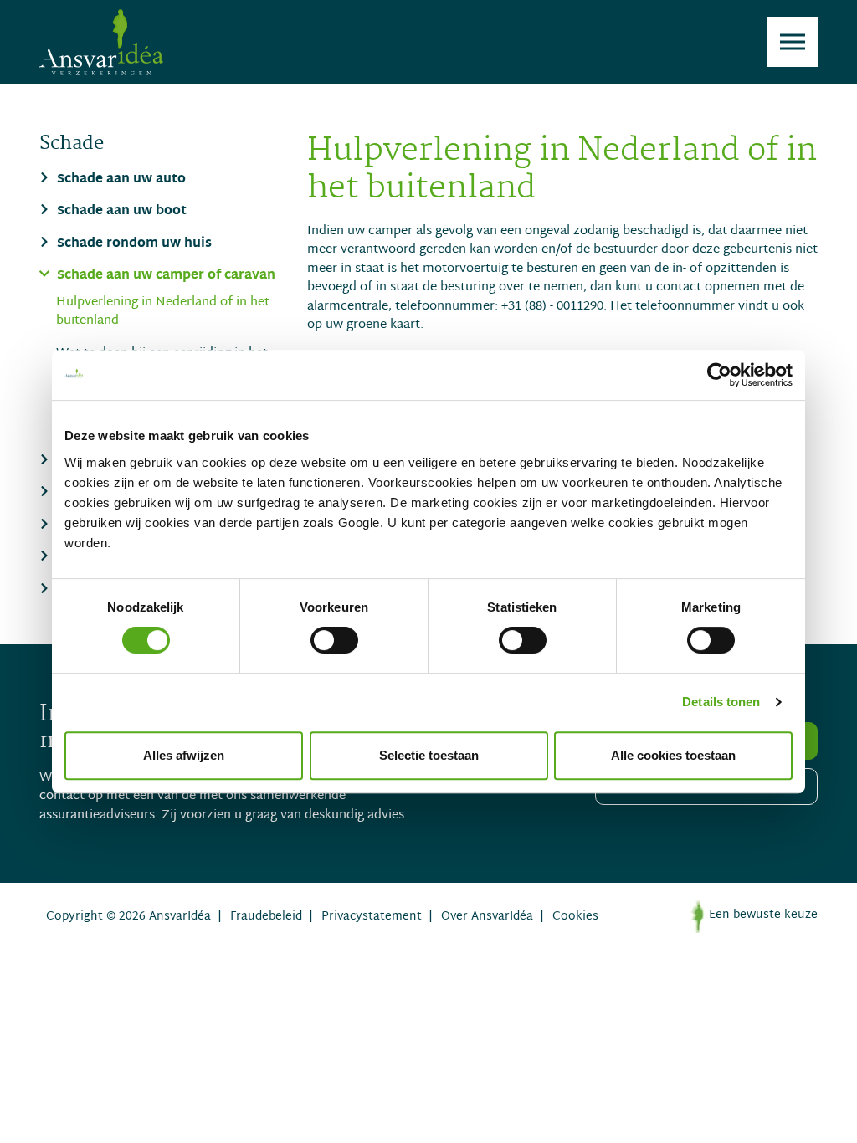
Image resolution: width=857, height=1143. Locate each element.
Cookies (575, 916)
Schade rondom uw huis (133, 244)
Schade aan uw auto (120, 180)
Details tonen (721, 702)
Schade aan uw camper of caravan (164, 276)
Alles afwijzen (183, 755)
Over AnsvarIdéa (487, 916)
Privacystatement (371, 916)
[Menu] (792, 42)
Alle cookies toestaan (673, 755)
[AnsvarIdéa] (101, 41)
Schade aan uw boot (120, 212)
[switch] (334, 640)
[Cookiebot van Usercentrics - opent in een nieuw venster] (719, 374)
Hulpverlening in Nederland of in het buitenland (162, 312)
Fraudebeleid (266, 916)
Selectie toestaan (429, 755)
